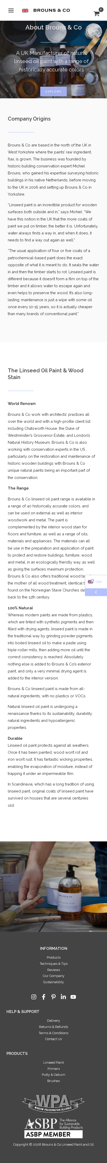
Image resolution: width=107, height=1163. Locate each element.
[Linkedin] (63, 997)
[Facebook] (43, 997)
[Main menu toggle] (11, 10)
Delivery (53, 1021)
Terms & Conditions (53, 1033)
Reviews (53, 970)
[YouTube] (73, 997)
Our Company (53, 976)
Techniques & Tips (54, 964)
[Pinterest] (53, 997)
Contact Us (53, 1039)
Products (54, 957)
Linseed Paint (53, 1062)
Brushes (53, 1081)
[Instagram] (33, 997)
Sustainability (53, 982)
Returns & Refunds (53, 1027)
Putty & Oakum (53, 1075)
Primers (54, 1069)
